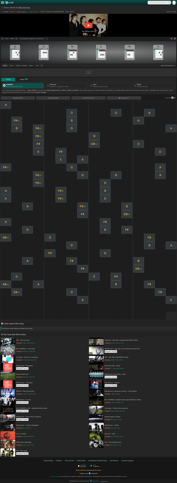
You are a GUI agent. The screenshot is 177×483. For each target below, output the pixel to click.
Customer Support (127, 460)
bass (37, 65)
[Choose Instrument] (41, 65)
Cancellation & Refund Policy (97, 460)
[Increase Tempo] (16, 38)
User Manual (114, 460)
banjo (31, 65)
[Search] (169, 2)
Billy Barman (24, 7)
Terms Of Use (69, 460)
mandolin (24, 65)
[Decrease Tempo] (2, 38)
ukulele (18, 65)
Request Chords (110, 351)
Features (59, 460)
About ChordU (48, 460)
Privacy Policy (81, 460)
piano (11, 65)
